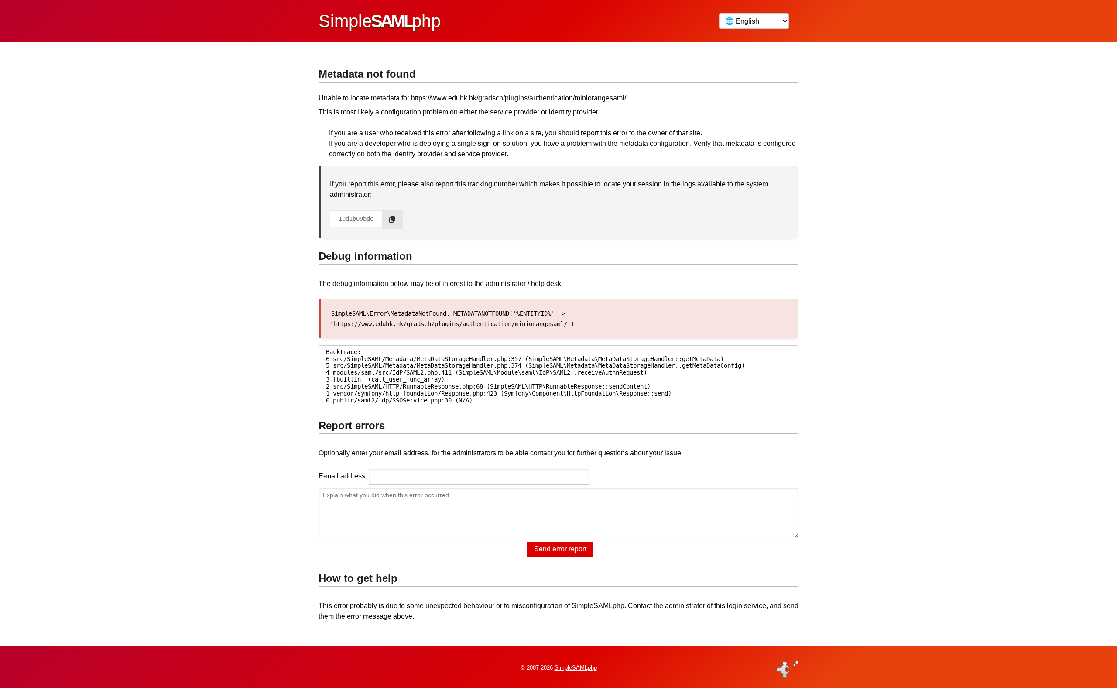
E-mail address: (343, 476)
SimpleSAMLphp (576, 667)
